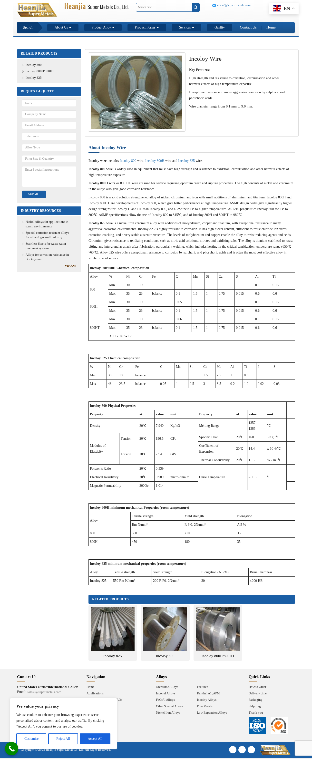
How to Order (257, 687)
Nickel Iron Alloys (168, 712)
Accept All (95, 738)
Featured (202, 687)
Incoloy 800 (34, 65)
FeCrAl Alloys (165, 699)
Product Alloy (102, 27)
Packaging (256, 699)
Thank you (256, 712)
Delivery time (258, 693)
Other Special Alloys (169, 706)
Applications (95, 693)
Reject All (63, 738)
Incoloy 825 (34, 77)
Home (271, 27)
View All (70, 266)
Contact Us (248, 27)
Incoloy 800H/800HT (40, 71)
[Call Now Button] (11, 748)
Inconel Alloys (165, 693)
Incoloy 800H (154, 161)
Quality (219, 27)
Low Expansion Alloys (212, 712)
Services (185, 27)
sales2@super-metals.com (233, 5)
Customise (31, 738)
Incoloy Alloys (206, 699)
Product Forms (145, 27)
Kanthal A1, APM (208, 693)
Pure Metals (205, 706)
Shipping (255, 706)
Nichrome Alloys (167, 687)
